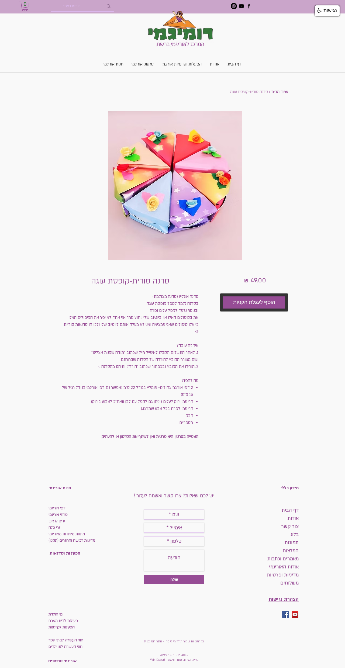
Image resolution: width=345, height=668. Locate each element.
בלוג (295, 534)
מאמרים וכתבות (283, 559)
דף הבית (290, 510)
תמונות (291, 542)
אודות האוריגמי (284, 567)
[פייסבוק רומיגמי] (249, 6)
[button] (25, 6)
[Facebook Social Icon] (285, 614)
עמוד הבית (279, 91)
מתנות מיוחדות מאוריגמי (67, 534)
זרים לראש (57, 521)
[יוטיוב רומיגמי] (241, 6)
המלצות (291, 551)
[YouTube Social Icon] (295, 614)
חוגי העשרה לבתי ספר (66, 640)
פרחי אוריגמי (58, 514)
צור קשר (290, 526)
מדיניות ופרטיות (283, 575)
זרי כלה (54, 527)
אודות (293, 518)
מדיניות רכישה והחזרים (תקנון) (72, 540)
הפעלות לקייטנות (62, 627)
